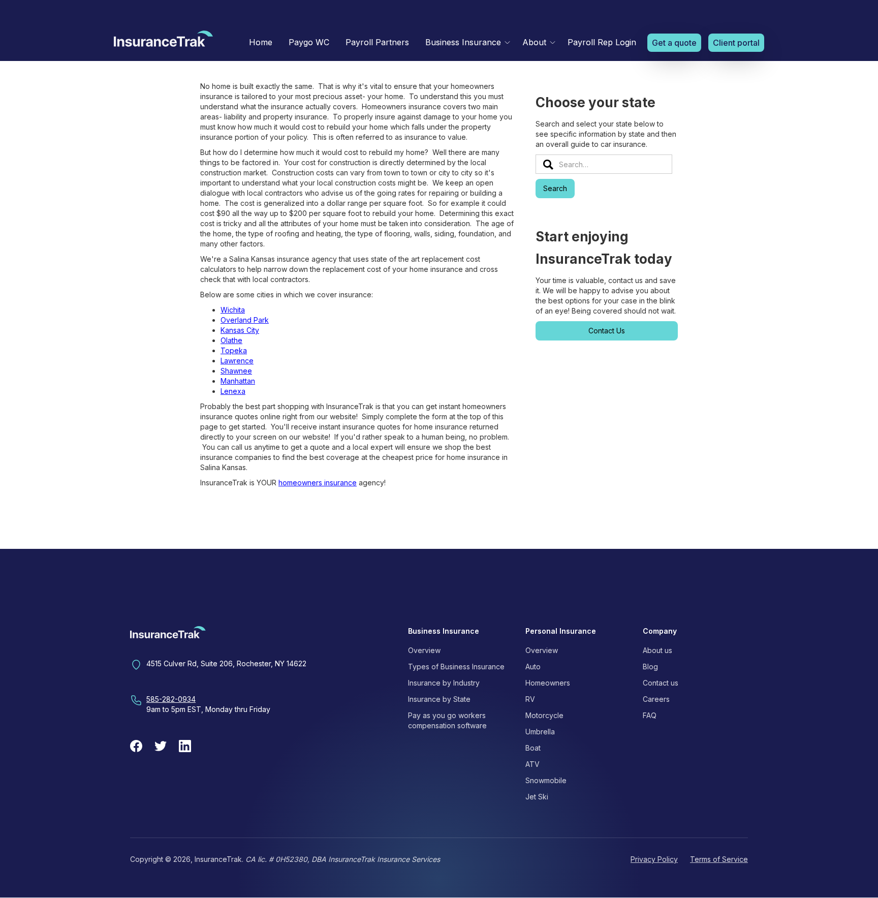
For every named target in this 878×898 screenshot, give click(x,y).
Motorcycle (544, 715)
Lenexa (233, 391)
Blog (650, 666)
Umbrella (540, 731)
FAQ (649, 715)
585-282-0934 (171, 699)
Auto (533, 666)
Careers (656, 699)
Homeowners (547, 682)
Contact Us (606, 330)
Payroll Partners (377, 42)
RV (530, 699)
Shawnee (236, 370)
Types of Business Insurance (456, 666)
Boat (533, 748)
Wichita (233, 309)
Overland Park (245, 320)
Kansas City (240, 330)
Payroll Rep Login (602, 42)
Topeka (234, 350)
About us (657, 650)
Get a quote (674, 43)
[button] (465, 42)
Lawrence (237, 360)
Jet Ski (536, 796)
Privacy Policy (654, 859)
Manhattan (238, 381)
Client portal (736, 43)
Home (260, 42)
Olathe (231, 340)
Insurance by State (439, 699)
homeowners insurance (317, 482)
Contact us (660, 682)
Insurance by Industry (444, 682)
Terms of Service (719, 859)
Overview (424, 650)
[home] (163, 41)
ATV (532, 764)
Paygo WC (309, 42)
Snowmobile (546, 780)
